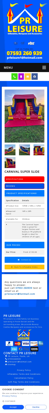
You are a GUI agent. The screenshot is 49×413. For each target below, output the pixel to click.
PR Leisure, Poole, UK (19, 356)
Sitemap (12, 364)
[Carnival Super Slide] (24, 116)
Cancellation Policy (24, 378)
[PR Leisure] (24, 18)
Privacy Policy (24, 370)
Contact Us (26, 260)
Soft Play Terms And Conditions (24, 382)
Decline (35, 407)
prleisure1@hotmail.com (20, 362)
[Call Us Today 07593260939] (24, 53)
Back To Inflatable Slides (26, 267)
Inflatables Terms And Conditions (24, 374)
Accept (13, 407)
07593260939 (14, 359)
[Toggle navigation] (44, 67)
